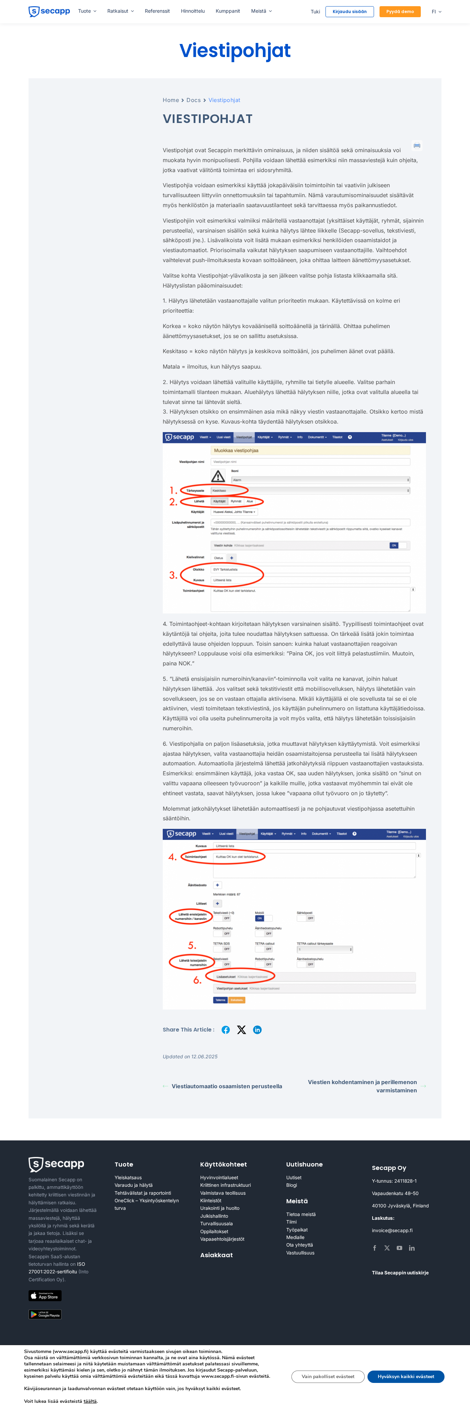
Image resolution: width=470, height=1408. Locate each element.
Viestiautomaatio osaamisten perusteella (227, 1086)
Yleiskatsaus (128, 1177)
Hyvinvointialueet (219, 1177)
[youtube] (399, 1248)
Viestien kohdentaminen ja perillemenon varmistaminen (362, 1086)
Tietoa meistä (301, 1214)
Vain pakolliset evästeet (328, 1376)
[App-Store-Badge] (45, 1292)
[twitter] (387, 1248)
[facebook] (374, 1248)
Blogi (291, 1185)
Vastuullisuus (300, 1252)
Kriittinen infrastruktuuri (225, 1185)
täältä (90, 1401)
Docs (193, 100)
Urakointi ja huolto (219, 1208)
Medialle (295, 1237)
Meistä (297, 1201)
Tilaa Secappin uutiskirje (400, 1272)
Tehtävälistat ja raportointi (143, 1193)
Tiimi (291, 1222)
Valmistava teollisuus (223, 1193)
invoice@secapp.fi (392, 1230)
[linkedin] (412, 1248)
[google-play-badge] (45, 1310)
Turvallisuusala (216, 1223)
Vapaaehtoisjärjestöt (222, 1239)
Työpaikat (297, 1229)
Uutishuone (304, 1164)
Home (171, 100)
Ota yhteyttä (299, 1245)
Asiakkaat (216, 1255)
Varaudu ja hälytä (134, 1185)
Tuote (124, 1164)
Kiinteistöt (210, 1200)
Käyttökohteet (223, 1164)
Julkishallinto (214, 1216)
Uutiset (293, 1177)
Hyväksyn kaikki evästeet (406, 1376)
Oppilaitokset (214, 1231)
